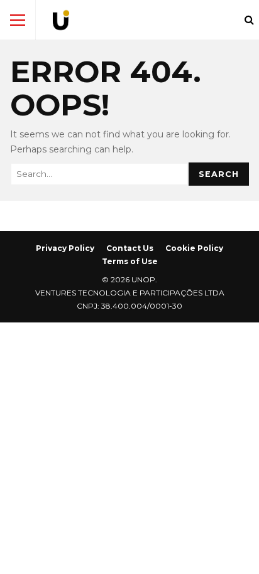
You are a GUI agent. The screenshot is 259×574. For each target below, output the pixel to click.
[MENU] (17, 20)
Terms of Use (130, 261)
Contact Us (129, 248)
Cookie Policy (194, 248)
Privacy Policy (65, 248)
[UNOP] (61, 23)
